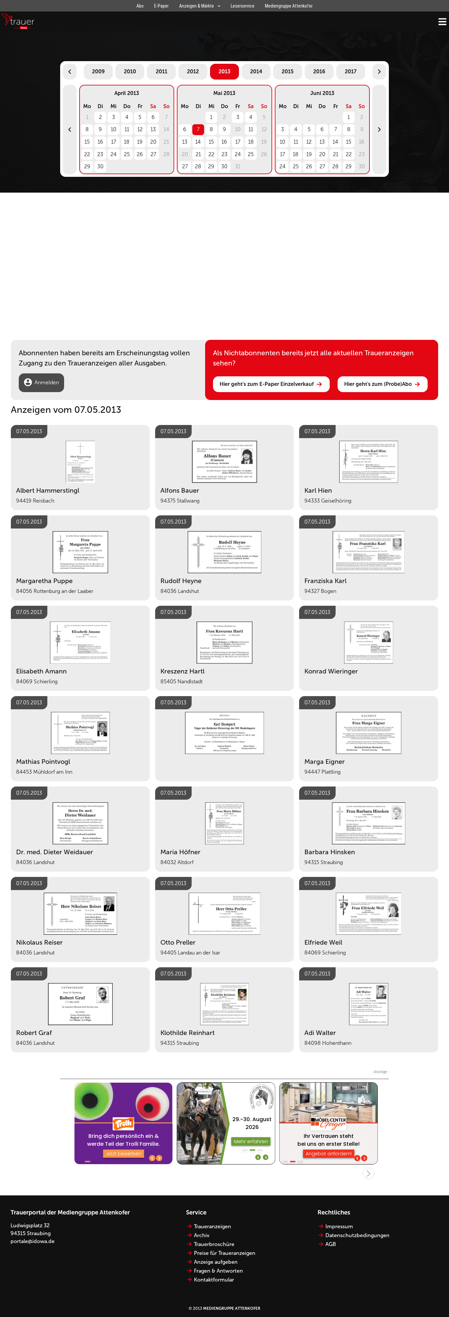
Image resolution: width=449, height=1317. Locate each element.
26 (140, 154)
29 (87, 166)
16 (100, 142)
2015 (288, 71)
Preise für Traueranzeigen (224, 1253)
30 (100, 166)
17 (113, 142)
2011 (161, 71)
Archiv (201, 1235)
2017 (351, 71)
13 (153, 129)
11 (127, 129)
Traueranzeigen (212, 1226)
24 (113, 154)
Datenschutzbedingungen (357, 1235)
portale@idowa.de (33, 1241)
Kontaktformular (214, 1279)
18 (127, 142)
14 (198, 142)
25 (127, 154)
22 (87, 154)
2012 (193, 71)
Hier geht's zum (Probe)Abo (378, 384)
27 (153, 154)
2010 (130, 71)
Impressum (339, 1226)
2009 (98, 71)
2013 (224, 71)
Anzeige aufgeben (216, 1262)
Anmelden (47, 382)
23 (100, 154)
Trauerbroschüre (214, 1244)
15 (87, 142)
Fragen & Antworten (218, 1271)
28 (198, 166)
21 (198, 154)
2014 (256, 71)
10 (113, 129)
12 (140, 129)
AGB (330, 1244)
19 (140, 142)
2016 (319, 71)
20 (153, 142)
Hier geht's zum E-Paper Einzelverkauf (267, 384)
